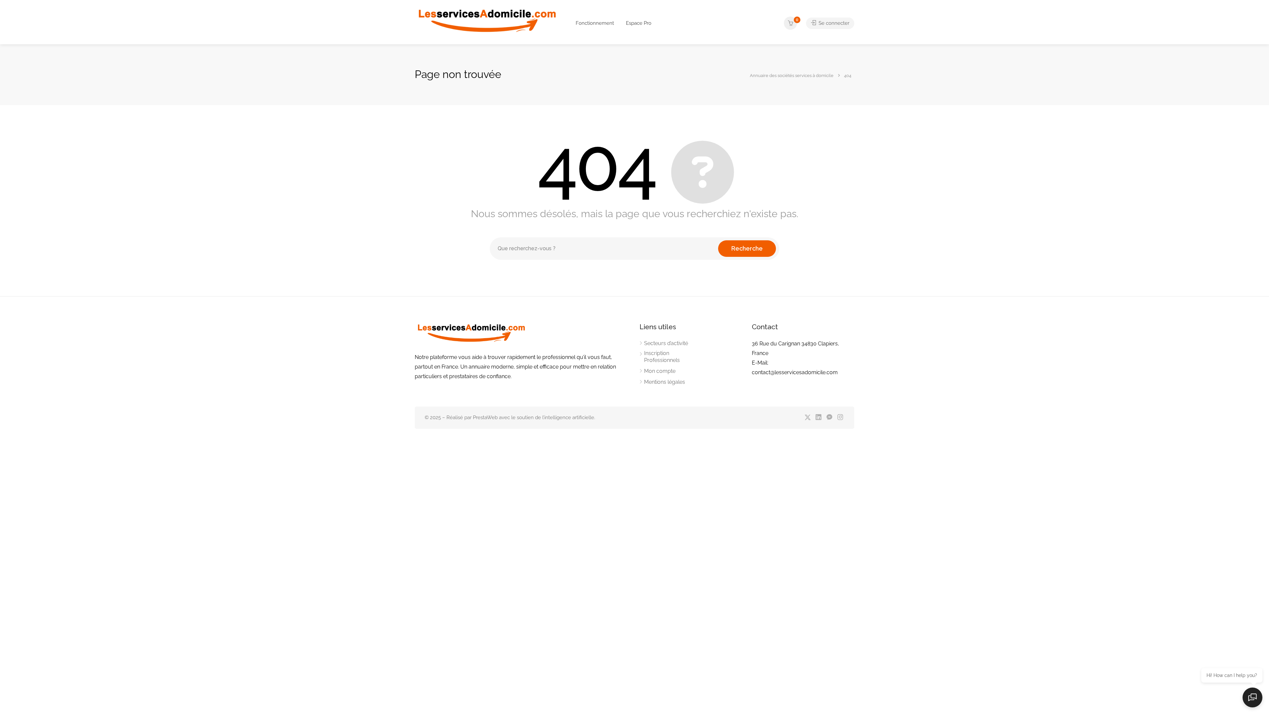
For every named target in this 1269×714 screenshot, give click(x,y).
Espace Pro (638, 23)
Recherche (747, 248)
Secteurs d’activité (666, 343)
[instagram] (840, 418)
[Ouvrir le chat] (1252, 697)
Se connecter (833, 23)
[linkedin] (818, 418)
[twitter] (807, 418)
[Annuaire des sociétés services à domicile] (486, 24)
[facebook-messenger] (829, 418)
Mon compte (659, 371)
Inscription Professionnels (662, 356)
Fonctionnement (595, 23)
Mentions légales (664, 382)
